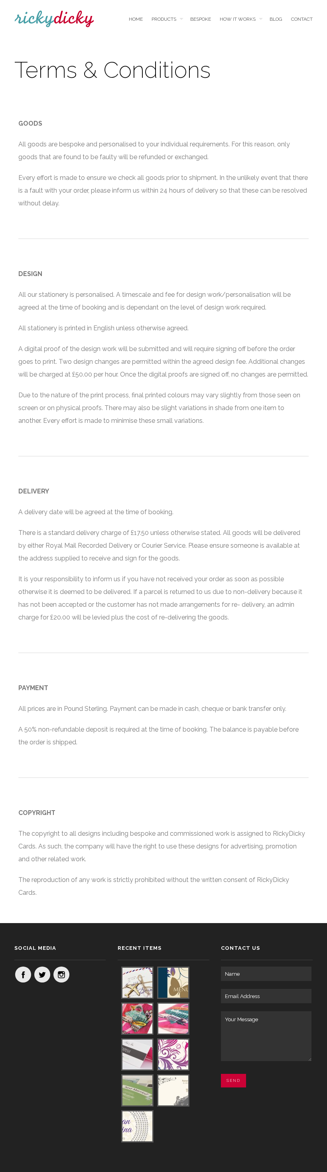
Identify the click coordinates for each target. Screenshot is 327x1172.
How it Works (238, 19)
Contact (302, 19)
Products (164, 19)
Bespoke (200, 19)
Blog (276, 19)
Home (136, 19)
